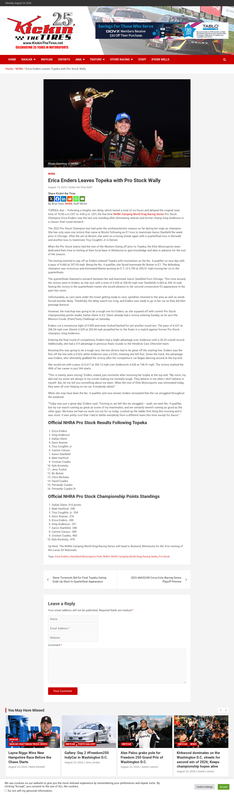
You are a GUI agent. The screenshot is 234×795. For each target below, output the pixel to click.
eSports (64, 59)
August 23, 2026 (17, 766)
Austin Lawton (149, 766)
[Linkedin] (63, 199)
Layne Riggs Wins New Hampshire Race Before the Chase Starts (29, 757)
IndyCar (47, 59)
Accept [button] (223, 786)
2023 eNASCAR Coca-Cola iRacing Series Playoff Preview (156, 579)
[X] (51, 199)
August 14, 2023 (57, 187)
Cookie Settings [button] (205, 786)
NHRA (51, 173)
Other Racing (120, 59)
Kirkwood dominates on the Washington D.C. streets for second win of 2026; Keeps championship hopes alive (198, 759)
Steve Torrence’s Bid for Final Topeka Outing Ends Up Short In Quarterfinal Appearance (79, 579)
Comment (55, 645)
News (193, 744)
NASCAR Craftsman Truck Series (28, 744)
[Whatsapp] (76, 199)
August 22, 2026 (130, 766)
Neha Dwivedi (37, 766)
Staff (142, 59)
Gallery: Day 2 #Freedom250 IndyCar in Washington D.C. (87, 755)
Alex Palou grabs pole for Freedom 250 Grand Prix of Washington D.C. (142, 757)
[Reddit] (70, 199)
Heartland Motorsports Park (86, 556)
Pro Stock (164, 556)
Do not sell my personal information (30, 790)
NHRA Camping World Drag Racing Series (138, 214)
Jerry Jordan (92, 762)
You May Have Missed (26, 710)
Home (12, 59)
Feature (95, 59)
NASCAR (26, 59)
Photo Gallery (86, 744)
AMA (79, 59)
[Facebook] (57, 199)
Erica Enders (62, 556)
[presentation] (220, 710)
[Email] (82, 199)
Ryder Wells (160, 59)
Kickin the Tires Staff (80, 187)
